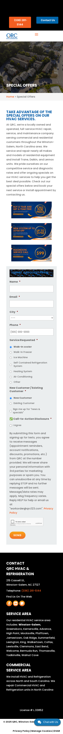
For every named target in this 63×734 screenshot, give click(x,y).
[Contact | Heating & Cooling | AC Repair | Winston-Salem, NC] (31, 210)
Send (17, 535)
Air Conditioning (23, 376)
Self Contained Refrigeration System (30, 364)
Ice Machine (21, 357)
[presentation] (26, 521)
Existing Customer (24, 403)
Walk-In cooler (23, 346)
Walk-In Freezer (23, 352)
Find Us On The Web (19, 596)
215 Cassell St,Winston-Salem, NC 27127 (23, 583)
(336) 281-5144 (31, 591)
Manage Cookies (41, 731)
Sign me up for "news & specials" (26, 411)
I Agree (17, 425)
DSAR (57, 731)
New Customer (23, 397)
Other (17, 382)
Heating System (23, 371)
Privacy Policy (21, 731)
